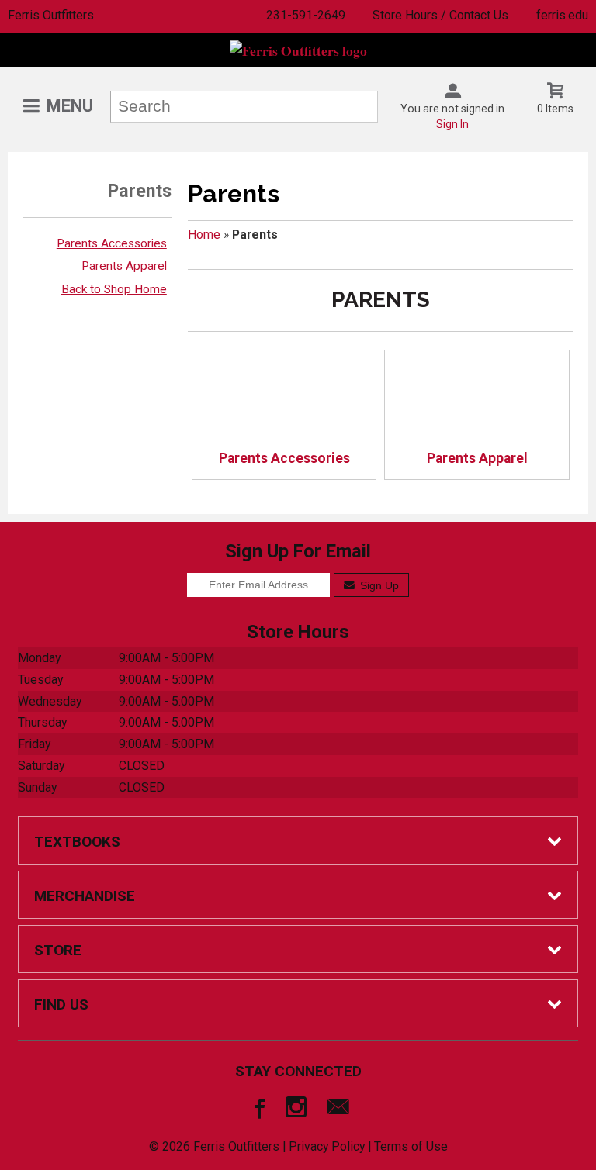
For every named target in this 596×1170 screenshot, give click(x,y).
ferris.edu (562, 15)
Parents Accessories (112, 243)
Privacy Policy (327, 1146)
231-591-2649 (305, 15)
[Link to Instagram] (298, 1110)
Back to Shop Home (114, 289)
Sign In (452, 124)
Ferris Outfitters (51, 15)
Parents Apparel (124, 266)
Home (204, 234)
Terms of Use (411, 1146)
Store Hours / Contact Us (440, 15)
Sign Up (378, 585)
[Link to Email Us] (338, 1110)
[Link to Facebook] (257, 1110)
